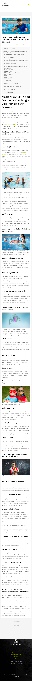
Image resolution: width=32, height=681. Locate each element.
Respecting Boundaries (10, 63)
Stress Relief (8, 68)
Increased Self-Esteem (11, 84)
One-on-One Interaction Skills (12, 65)
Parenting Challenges (8, 44)
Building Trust (9, 59)
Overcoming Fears (10, 57)
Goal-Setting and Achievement (12, 83)
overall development (10, 124)
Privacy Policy (16, 652)
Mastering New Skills (10, 56)
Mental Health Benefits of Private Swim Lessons (16, 66)
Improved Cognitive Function (12, 81)
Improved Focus (9, 69)
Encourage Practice (10, 88)
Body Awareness (9, 74)
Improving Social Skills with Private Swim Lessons (17, 60)
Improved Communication (11, 62)
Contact (16, 658)
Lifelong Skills (9, 77)
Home (16, 651)
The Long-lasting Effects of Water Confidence (15, 54)
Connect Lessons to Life (11, 89)
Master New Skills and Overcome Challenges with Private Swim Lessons (15, 52)
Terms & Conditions (16, 654)
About (16, 656)
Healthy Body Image (10, 75)
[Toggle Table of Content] (27, 49)
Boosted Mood (9, 71)
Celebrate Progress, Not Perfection (13, 86)
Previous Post (16, 621)
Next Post (16, 625)
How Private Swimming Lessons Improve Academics (15, 79)
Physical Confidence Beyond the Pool (14, 72)
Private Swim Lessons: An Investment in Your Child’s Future (16, 91)
